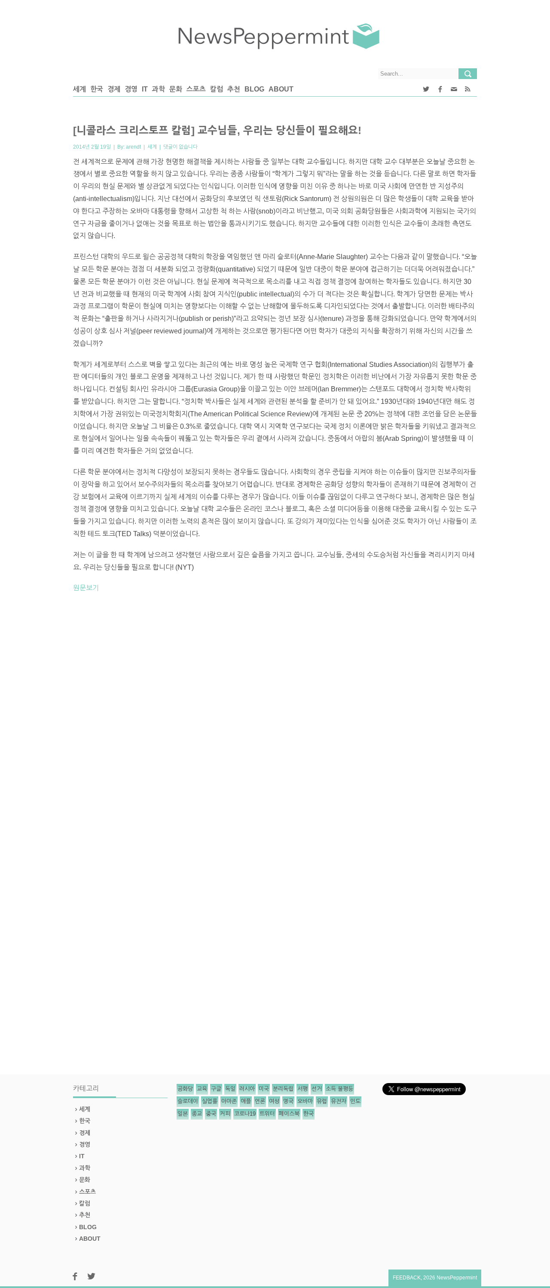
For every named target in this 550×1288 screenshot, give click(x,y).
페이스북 (289, 1114)
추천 (233, 89)
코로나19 (245, 1114)
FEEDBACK (407, 1278)
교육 (202, 1089)
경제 (113, 89)
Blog (254, 89)
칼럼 (216, 89)
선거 (317, 1089)
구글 (216, 1089)
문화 (175, 89)
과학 (158, 89)
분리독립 (283, 1089)
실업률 (209, 1101)
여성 (274, 1101)
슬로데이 (187, 1101)
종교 (197, 1114)
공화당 (185, 1089)
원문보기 (86, 588)
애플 (246, 1101)
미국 (264, 1089)
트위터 (267, 1114)
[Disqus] (275, 719)
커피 (225, 1114)
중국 (211, 1114)
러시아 (247, 1089)
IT (145, 89)
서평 (302, 1089)
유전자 (338, 1101)
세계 (79, 89)
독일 (230, 1089)
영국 (288, 1101)
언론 (260, 1101)
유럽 (322, 1101)
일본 (182, 1114)
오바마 (305, 1101)
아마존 (229, 1101)
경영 (131, 89)
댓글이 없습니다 (180, 147)
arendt (133, 147)
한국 (96, 89)
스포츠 (196, 89)
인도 (355, 1101)
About (281, 89)
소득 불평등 (339, 1089)
